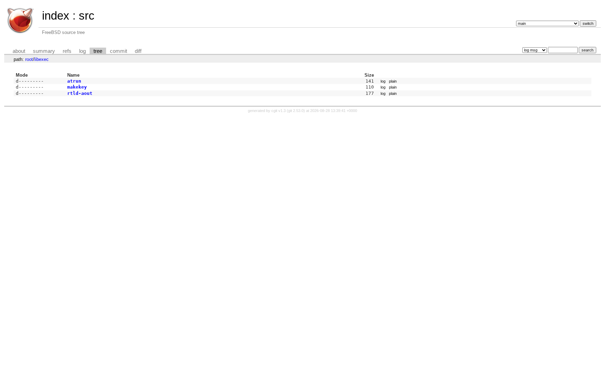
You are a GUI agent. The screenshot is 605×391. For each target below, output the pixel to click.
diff (138, 51)
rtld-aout (79, 93)
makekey (77, 87)
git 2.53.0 (296, 111)
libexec (41, 59)
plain (393, 81)
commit (118, 51)
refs (67, 51)
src (87, 15)
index (55, 15)
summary (44, 51)
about (19, 51)
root (29, 59)
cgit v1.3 (278, 111)
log (82, 51)
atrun (74, 81)
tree (97, 51)
